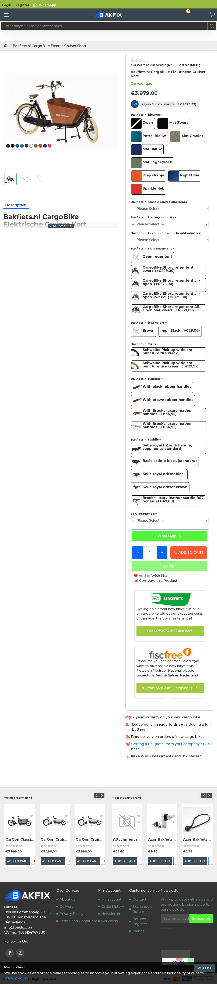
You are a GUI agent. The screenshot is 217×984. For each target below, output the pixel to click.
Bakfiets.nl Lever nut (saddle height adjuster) (166, 233)
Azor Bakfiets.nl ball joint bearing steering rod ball (162, 839)
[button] (96, 795)
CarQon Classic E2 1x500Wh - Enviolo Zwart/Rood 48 (20, 839)
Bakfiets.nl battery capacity (152, 217)
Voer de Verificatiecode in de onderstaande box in (174, 940)
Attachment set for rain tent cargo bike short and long (127, 839)
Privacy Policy (16, 978)
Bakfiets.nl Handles (146, 378)
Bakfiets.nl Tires (143, 344)
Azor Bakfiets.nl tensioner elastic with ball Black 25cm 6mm (197, 839)
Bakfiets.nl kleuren (145, 114)
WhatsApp (168, 536)
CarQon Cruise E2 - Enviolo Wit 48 (90, 839)
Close (206, 968)
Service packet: (143, 513)
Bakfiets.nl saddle (145, 439)
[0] (210, 14)
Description (15, 205)
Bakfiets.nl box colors (148, 322)
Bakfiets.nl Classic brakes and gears (159, 202)
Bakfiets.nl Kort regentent (151, 248)
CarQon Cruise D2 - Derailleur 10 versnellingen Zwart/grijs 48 (55, 839)
